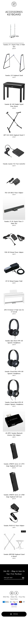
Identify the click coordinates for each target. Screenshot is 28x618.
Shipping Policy (14, 597)
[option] (14, 32)
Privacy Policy (22, 597)
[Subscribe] (23, 577)
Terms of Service (14, 599)
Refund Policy (6, 597)
